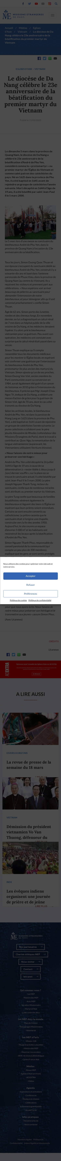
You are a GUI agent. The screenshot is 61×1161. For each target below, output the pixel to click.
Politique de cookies (18, 600)
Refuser (30, 584)
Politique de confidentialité (39, 600)
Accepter (30, 575)
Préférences (30, 593)
